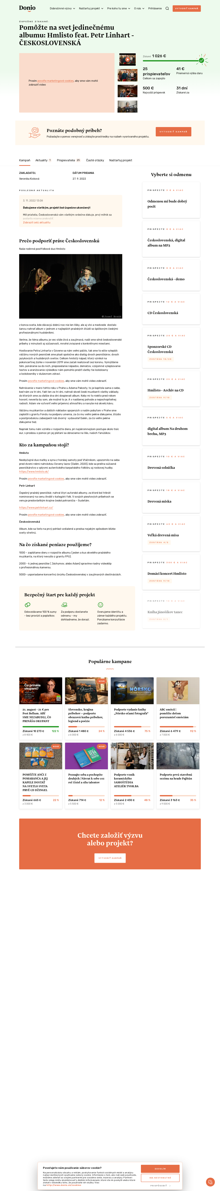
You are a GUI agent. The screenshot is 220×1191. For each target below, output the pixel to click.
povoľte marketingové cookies (56, 80)
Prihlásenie (155, 8)
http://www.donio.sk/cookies (63, 1185)
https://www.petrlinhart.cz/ (36, 507)
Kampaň (24, 160)
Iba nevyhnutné (160, 1178)
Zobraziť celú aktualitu (36, 222)
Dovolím (160, 1169)
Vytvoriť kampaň (186, 8)
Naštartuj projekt (120, 160)
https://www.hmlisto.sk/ (34, 471)
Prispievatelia (68, 160)
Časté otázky (95, 160)
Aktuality (42, 160)
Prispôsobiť (158, 1186)
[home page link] (27, 8)
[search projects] (167, 8)
